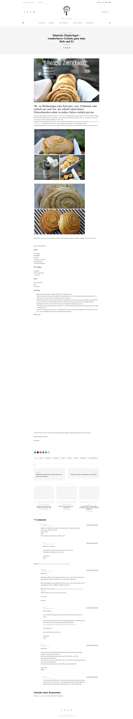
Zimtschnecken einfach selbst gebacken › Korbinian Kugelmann (54, 563)
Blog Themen (63, 22)
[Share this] (64, 48)
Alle (62, 32)
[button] (35, 452)
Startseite (41, 22)
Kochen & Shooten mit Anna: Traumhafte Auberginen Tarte (44, 506)
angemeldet (41, 696)
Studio (40, 504)
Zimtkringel (83, 458)
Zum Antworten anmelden (92, 525)
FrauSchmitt (44, 524)
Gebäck (63, 458)
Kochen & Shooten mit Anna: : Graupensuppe (66, 506)
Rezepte (51, 22)
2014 (36, 458)
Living (92, 501)
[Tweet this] (65, 48)
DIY (84, 501)
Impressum (40, 2)
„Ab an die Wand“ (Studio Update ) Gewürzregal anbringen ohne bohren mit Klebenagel (89, 507)
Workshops (89, 22)
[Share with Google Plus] (67, 48)
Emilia (44, 542)
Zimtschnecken (93, 458)
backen (41, 458)
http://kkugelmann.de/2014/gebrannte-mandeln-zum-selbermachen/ (59, 624)
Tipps (89, 504)
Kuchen (66, 32)
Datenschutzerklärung (29, 2)
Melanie (43, 644)
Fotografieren (41, 501)
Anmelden (105, 12)
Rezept (70, 32)
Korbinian (43, 569)
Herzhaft (47, 501)
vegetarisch (46, 504)
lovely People (77, 22)
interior (87, 501)
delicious (48, 458)
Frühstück (56, 458)
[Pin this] (69, 48)
